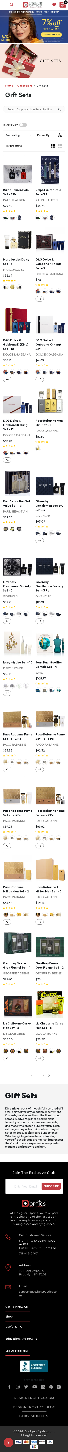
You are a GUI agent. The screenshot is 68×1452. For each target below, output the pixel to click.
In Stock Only (10, 124)
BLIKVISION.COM (34, 1416)
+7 (7, 693)
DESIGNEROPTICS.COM (34, 1398)
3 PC (19, 217)
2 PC (12, 217)
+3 (39, 540)
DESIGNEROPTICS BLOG (34, 1407)
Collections (24, 85)
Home (9, 85)
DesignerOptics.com (40, 1431)
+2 (7, 769)
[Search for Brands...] (61, 109)
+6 (39, 298)
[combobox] (11, 5)
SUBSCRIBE (51, 1186)
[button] (9, 211)
